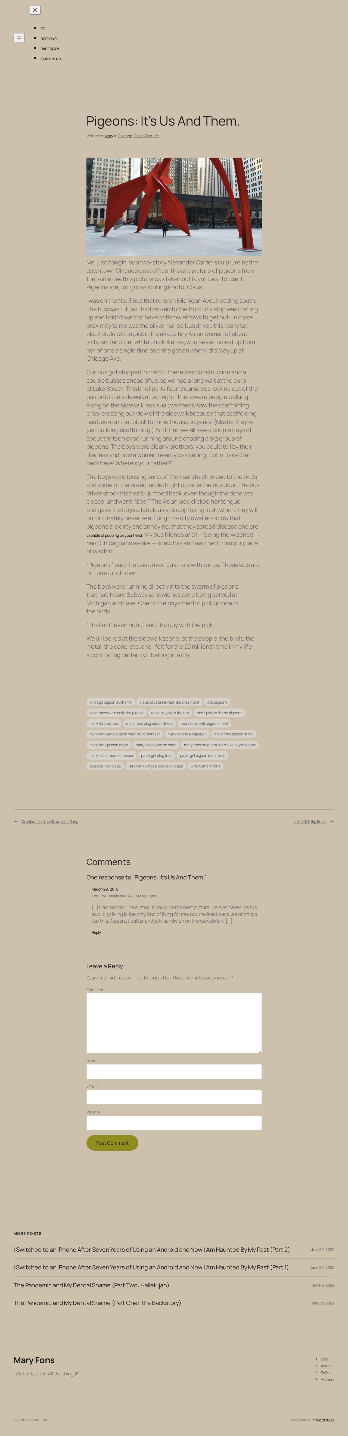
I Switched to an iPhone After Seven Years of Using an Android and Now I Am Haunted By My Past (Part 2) (152, 1249)
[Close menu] (35, 10)
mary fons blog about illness (149, 723)
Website (93, 1112)
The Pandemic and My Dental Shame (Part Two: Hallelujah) (91, 1285)
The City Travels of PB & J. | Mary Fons (124, 895)
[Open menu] (19, 37)
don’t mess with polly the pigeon (116, 712)
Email (92, 1086)
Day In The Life (146, 135)
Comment (96, 989)
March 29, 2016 (105, 889)
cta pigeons (217, 702)
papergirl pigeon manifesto (202, 755)
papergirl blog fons (156, 755)
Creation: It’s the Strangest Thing (49, 821)
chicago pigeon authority (110, 702)
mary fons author (104, 723)
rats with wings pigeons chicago (156, 766)
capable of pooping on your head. (115, 535)
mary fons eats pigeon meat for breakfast (124, 733)
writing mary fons (205, 766)
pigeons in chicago (105, 766)
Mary (108, 135)
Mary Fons (34, 1360)
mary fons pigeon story (233, 733)
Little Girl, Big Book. (310, 821)
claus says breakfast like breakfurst (169, 702)
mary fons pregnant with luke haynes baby (220, 744)
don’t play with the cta (170, 712)
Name (92, 1060)
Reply (96, 932)
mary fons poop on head (156, 744)
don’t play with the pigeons (219, 712)
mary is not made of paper (111, 755)
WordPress (325, 1419)
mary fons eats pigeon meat (204, 723)
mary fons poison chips (108, 744)
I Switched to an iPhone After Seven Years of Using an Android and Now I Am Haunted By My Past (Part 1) (151, 1267)
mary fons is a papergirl (187, 733)
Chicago (125, 135)
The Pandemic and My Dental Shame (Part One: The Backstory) (97, 1303)
